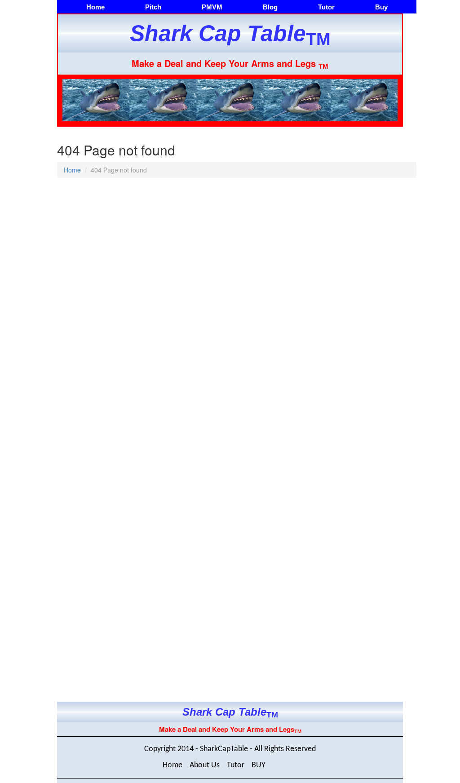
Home (95, 7)
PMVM (212, 7)
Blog (270, 7)
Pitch (153, 7)
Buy (381, 7)
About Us (205, 765)
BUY (258, 765)
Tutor (326, 7)
